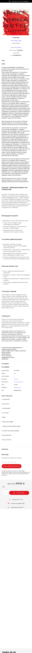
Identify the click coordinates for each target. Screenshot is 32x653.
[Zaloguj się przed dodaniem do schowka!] (3, 487)
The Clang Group (16, 40)
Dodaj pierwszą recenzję (11, 466)
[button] (16, 22)
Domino (19, 47)
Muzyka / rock (17, 387)
